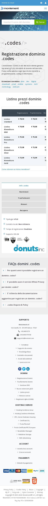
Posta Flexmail (25, 424)
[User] (45, 3)
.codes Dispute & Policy (17, 305)
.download (6, 84)
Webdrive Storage (24, 434)
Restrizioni (23, 192)
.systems (28, 84)
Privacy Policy (8, 490)
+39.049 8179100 (25, 335)
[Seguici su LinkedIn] (28, 369)
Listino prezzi (25, 392)
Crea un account (25, 452)
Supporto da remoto (25, 348)
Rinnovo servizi (24, 396)
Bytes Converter (28, 492)
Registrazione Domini (24, 378)
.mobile (20, 84)
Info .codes (23, 186)
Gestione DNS (25, 385)
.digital (33, 81)
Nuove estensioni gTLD (25, 389)
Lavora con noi (25, 362)
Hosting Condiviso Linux (24, 410)
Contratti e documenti (24, 355)
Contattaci (24, 345)
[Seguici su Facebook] (20, 369)
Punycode (15, 492)
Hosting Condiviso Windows (25, 413)
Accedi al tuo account (24, 449)
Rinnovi (24, 204)
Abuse (31, 490)
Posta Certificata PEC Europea (24, 427)
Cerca (41, 22)
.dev (27, 81)
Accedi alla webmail (25, 359)
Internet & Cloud (8, 3)
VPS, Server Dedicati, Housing (24, 417)
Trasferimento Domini (24, 382)
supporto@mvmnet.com (25, 338)
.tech (36, 84)
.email (13, 84)
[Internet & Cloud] (14, 8)
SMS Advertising (25, 438)
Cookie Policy (21, 490)
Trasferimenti (24, 198)
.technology (6, 87)
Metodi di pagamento (24, 463)
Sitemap (40, 492)
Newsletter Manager (25, 431)
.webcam (16, 87)
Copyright (39, 490)
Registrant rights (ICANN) (24, 399)
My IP (7, 492)
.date (22, 81)
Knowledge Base (25, 352)
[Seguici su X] (24, 369)
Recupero (24, 210)
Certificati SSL (25, 420)
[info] (41, 3)
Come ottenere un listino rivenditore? (16, 169)
